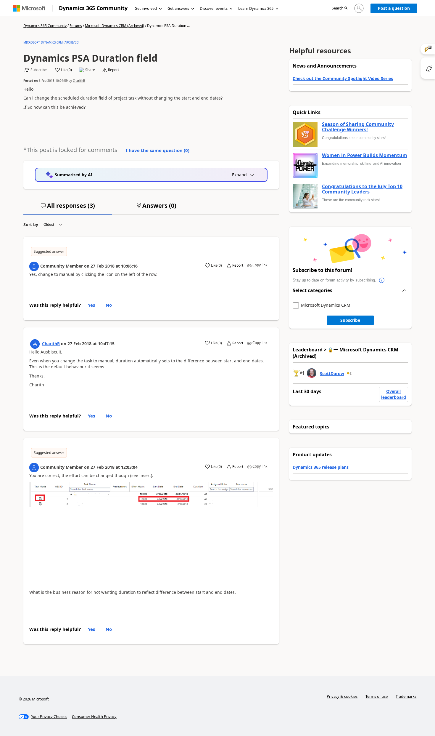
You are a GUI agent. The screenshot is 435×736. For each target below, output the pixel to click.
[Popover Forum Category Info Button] (382, 280)
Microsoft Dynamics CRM (325, 305)
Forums (76, 25)
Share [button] (90, 70)
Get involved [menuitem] (146, 8)
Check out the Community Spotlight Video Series (343, 78)
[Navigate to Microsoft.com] (29, 8)
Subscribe (350, 320)
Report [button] (113, 70)
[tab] (67, 208)
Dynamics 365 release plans (321, 467)
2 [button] (351, 373)
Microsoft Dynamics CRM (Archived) (114, 25)
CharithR (79, 81)
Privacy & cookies (342, 696)
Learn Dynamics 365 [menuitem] (255, 8)
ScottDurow (332, 373)
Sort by (30, 224)
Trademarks (406, 696)
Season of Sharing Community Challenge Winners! (358, 127)
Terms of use (376, 696)
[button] (339, 8)
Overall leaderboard (393, 394)
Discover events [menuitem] (214, 8)
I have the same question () (157, 150)
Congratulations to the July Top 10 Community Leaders (362, 189)
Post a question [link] (394, 8)
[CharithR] (35, 344)
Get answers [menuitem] (178, 8)
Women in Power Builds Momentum (364, 155)
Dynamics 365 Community (93, 8)
